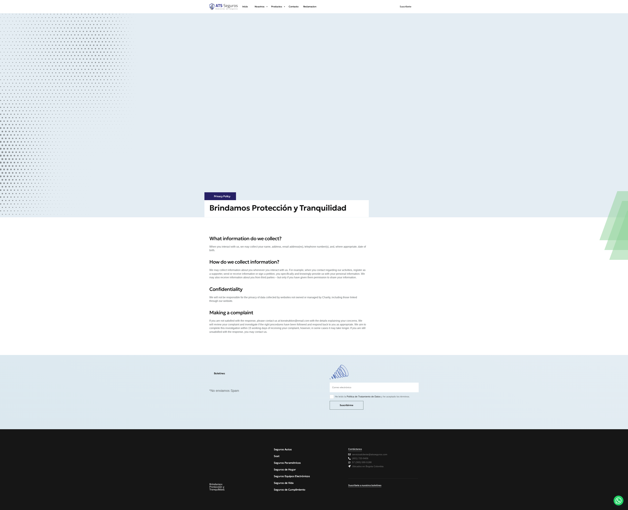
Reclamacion (309, 6)
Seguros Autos (283, 449)
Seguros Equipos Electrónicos (292, 476)
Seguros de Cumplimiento (289, 489)
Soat (276, 456)
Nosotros (259, 6)
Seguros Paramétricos (287, 462)
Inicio (245, 6)
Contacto (293, 6)
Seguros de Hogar (285, 469)
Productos (276, 6)
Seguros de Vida (284, 482)
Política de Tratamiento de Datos (364, 396)
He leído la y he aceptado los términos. (372, 396)
